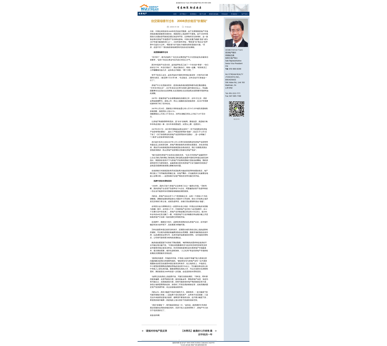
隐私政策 (205, 343)
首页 (174, 14)
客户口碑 (203, 14)
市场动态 (224, 14)
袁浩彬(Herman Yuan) (234, 50)
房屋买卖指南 (213, 14)
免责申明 (211, 343)
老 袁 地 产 (143, 13)
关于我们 (183, 14)
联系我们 (193, 14)
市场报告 (234, 14)
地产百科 (244, 14)
